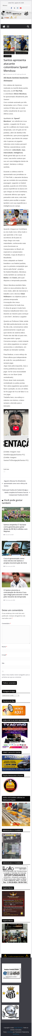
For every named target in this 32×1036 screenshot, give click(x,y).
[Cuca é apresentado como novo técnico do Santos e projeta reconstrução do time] (16, 542)
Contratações (7, 56)
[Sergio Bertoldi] (4, 26)
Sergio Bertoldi (22, 74)
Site (3, 663)
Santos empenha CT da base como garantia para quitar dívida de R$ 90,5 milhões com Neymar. (15, 527)
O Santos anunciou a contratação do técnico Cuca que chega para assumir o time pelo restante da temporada (16, 593)
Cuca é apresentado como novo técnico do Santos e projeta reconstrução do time (15, 560)
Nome (4, 647)
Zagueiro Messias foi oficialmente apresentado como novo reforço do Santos (15, 483)
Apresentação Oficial (9, 53)
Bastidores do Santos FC (21, 53)
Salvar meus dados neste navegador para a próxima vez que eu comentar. (16, 676)
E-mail (4, 655)
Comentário (6, 623)
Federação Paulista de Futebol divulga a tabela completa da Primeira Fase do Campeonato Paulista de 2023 (15, 492)
